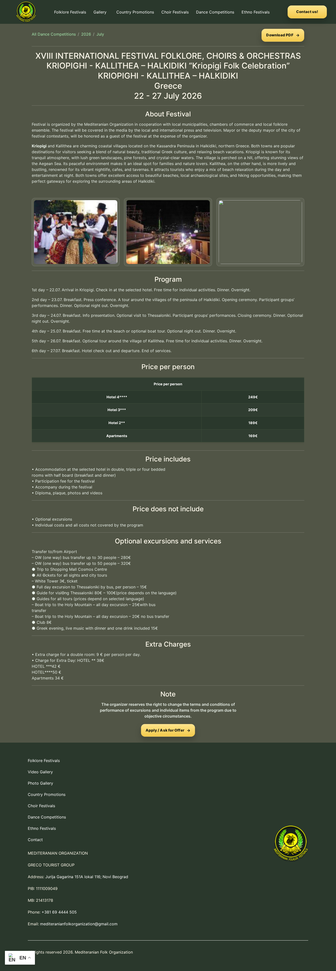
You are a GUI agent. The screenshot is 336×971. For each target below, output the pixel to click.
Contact (35, 839)
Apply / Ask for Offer (165, 730)
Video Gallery (40, 771)
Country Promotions (135, 12)
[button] (101, 12)
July (100, 34)
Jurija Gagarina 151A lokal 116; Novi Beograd (86, 876)
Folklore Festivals (70, 12)
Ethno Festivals (256, 12)
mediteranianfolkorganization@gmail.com (79, 923)
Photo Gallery (40, 783)
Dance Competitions (215, 12)
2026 (86, 34)
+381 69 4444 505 (59, 912)
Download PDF (279, 35)
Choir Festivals (175, 12)
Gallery (100, 12)
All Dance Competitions (54, 34)
